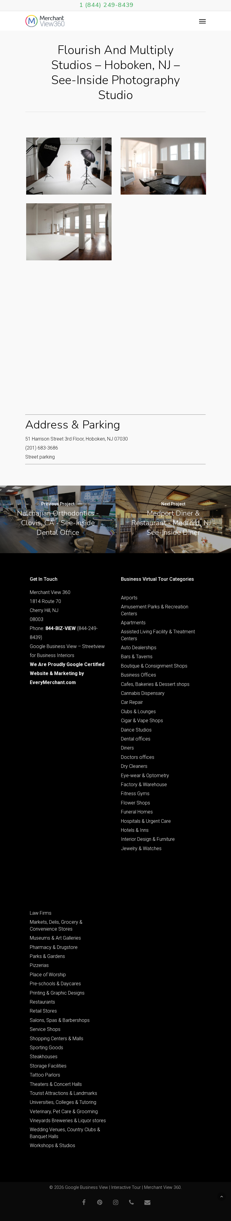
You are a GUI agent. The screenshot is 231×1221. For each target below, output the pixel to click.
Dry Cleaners (134, 766)
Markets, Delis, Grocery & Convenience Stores (56, 925)
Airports (129, 598)
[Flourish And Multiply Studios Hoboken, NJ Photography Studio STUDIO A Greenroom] (163, 166)
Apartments (133, 623)
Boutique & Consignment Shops (154, 666)
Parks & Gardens (47, 956)
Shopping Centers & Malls (56, 1038)
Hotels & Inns (135, 830)
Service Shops (45, 1029)
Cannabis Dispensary (143, 693)
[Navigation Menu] (202, 21)
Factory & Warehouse (144, 784)
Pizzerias (39, 965)
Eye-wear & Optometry (145, 775)
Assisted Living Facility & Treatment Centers (158, 635)
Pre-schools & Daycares (55, 983)
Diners (127, 748)
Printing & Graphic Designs (57, 993)
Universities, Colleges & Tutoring (63, 1102)
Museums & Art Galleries (55, 938)
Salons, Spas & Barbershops (60, 1020)
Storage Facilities (48, 1066)
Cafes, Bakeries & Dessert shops (155, 684)
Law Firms (40, 913)
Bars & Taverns (136, 656)
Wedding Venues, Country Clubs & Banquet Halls (65, 1133)
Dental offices (135, 739)
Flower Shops (135, 803)
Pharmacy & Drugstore (54, 947)
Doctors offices (137, 757)
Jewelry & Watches (141, 848)
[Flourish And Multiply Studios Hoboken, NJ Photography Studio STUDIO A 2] (69, 231)
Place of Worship (48, 974)
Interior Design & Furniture (148, 839)
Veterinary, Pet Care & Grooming (64, 1111)
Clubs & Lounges (138, 711)
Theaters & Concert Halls (56, 1084)
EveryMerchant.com (53, 682)
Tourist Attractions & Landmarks (63, 1093)
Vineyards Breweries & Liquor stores (68, 1120)
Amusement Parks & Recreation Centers (154, 610)
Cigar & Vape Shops (142, 720)
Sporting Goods (46, 1047)
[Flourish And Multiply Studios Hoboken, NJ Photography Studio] (69, 166)
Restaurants (42, 1002)
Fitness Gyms (135, 793)
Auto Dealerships (138, 647)
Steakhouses (43, 1056)
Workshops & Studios (52, 1145)
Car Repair (132, 702)
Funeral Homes (137, 812)
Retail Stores (43, 1011)
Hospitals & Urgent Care (146, 821)
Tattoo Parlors (45, 1075)
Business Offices (138, 675)
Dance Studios (136, 730)
